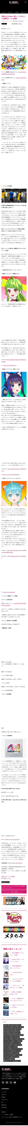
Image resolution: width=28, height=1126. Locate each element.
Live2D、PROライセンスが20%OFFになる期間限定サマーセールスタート (13, 887)
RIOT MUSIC (11, 1031)
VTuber (16, 12)
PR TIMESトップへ (6, 878)
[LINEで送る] (14, 23)
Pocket (20, 23)
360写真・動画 (8, 1025)
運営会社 (3, 1112)
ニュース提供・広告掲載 (7, 1114)
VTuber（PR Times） (19, 21)
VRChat (11, 1033)
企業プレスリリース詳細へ (8, 876)
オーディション (16, 1043)
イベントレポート (8, 1041)
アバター (21, 1039)
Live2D (18, 1029)
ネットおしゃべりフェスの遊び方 (14, 925)
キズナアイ (7, 1045)
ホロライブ (7, 1053)
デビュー (6, 1047)
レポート (10, 12)
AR (19, 1025)
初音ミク (6, 1059)
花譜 (12, 1059)
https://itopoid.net (15, 839)
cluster (14, 1027)
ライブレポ (18, 1055)
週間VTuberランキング (9, 1061)
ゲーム (19, 1045)
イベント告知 (18, 1041)
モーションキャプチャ (9, 1055)
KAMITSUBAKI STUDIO (9, 1029)
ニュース (3, 12)
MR (5, 1031)
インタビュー (7, 1043)
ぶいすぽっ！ (7, 1039)
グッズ (13, 1045)
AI (14, 1025)
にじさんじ (15, 1037)
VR (6, 1033)
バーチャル (7, 1049)
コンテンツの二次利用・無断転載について (11, 1117)
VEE (18, 1031)
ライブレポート (8, 1057)
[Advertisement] (14, 7)
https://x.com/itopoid (9, 592)
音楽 (18, 1061)
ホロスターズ (17, 1051)
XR (13, 1035)
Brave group (7, 1027)
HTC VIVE (20, 1027)
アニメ (14, 1039)
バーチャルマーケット (16, 1049)
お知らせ (3, 1105)
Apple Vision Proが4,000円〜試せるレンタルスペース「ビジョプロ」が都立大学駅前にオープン (14, 891)
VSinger (17, 1033)
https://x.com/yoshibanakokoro (11, 474)
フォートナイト (8, 1051)
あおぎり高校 (19, 1035)
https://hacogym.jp (17, 863)
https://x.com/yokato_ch (9, 365)
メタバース (23, 12)
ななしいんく (7, 1037)
